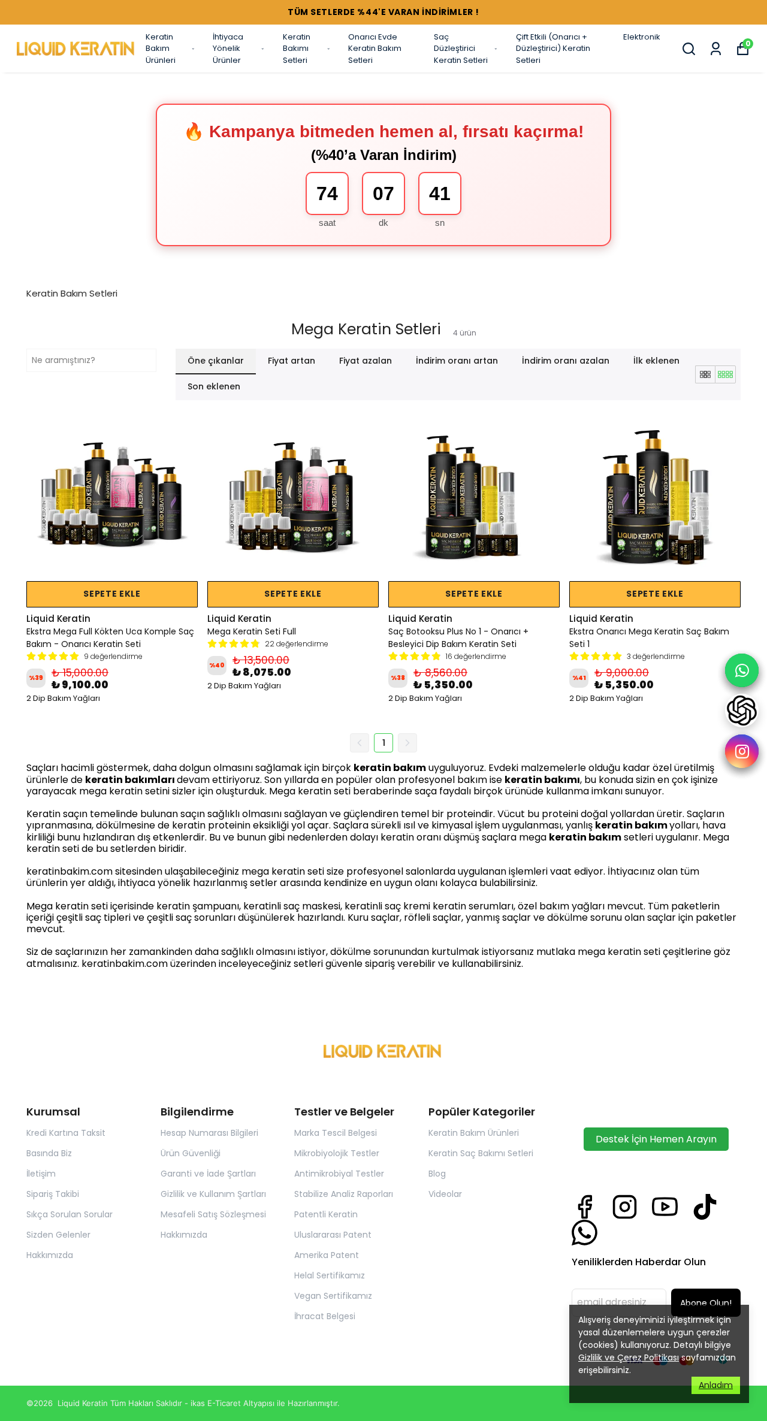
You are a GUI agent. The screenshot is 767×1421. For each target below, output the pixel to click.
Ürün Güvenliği (191, 1153)
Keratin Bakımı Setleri (296, 48)
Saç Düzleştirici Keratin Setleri (461, 48)
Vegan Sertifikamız (333, 1296)
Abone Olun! (706, 1303)
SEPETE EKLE (112, 594)
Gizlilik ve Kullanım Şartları (213, 1194)
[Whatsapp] (584, 1232)
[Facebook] (584, 1207)
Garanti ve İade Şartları (208, 1174)
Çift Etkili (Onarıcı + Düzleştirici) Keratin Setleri (553, 48)
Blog (437, 1174)
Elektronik (641, 37)
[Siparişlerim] (715, 48)
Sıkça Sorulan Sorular (69, 1214)
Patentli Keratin (326, 1214)
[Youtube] (665, 1207)
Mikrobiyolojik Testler (336, 1153)
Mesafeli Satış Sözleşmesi (213, 1214)
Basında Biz (49, 1153)
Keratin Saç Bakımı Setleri (480, 1153)
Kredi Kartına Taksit (65, 1133)
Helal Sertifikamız (329, 1275)
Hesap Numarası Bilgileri (209, 1133)
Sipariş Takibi (52, 1194)
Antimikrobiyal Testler (339, 1174)
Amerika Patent (326, 1255)
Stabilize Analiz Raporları (343, 1194)
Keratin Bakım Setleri (71, 293)
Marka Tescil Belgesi (335, 1133)
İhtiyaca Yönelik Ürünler (228, 48)
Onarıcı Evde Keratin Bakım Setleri (374, 48)
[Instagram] (625, 1207)
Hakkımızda (49, 1255)
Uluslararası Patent (333, 1235)
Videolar (445, 1194)
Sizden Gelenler (58, 1235)
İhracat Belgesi (324, 1316)
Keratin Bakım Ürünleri (161, 48)
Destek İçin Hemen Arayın (656, 1139)
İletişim (41, 1174)
